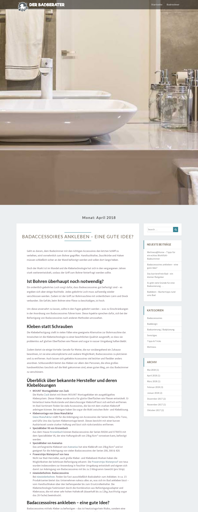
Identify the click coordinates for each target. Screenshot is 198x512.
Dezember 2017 (154, 398)
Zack (46, 394)
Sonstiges (152, 335)
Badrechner (173, 4)
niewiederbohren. (46, 476)
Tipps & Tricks (154, 341)
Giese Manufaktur (42, 417)
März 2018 (152, 381)
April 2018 (152, 375)
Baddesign (152, 323)
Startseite (156, 4)
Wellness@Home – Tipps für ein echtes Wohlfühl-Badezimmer (161, 255)
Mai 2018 (151, 369)
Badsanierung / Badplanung (161, 329)
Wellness (151, 346)
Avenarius (73, 446)
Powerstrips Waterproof (105, 461)
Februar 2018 (153, 387)
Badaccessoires (154, 318)
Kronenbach (56, 432)
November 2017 (155, 404)
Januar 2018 (153, 392)
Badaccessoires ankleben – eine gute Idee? (78, 236)
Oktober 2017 (154, 410)
